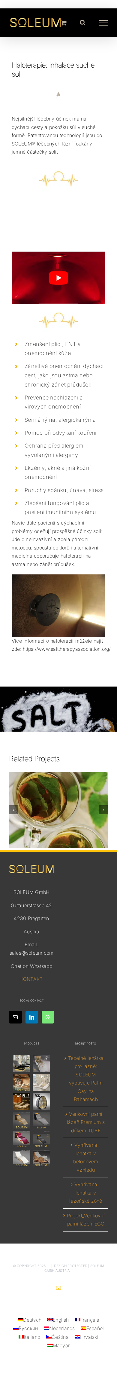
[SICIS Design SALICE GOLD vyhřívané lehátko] (41, 1063)
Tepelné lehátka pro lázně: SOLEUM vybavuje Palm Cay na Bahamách (86, 1078)
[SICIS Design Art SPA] (41, 1101)
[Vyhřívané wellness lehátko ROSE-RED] (22, 1139)
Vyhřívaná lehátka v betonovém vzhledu (85, 1157)
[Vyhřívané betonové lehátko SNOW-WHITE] (22, 1158)
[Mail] (15, 1017)
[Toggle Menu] (103, 23)
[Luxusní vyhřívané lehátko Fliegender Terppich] (22, 1120)
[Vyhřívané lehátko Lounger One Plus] (41, 1082)
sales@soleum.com (32, 953)
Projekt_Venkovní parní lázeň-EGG (86, 1220)
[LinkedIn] (32, 1017)
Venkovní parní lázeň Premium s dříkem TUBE (86, 1122)
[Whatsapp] (48, 1017)
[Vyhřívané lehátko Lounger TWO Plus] (22, 1101)
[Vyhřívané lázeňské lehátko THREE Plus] (22, 1063)
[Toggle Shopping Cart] (64, 23)
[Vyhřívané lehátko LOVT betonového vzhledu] (41, 1120)
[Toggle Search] (83, 23)
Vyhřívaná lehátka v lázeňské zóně (85, 1192)
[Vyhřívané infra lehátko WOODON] (41, 1158)
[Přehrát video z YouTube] (58, 278)
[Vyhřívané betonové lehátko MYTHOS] (41, 1139)
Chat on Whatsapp (31, 966)
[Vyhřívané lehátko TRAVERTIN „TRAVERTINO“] (22, 1082)
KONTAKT (31, 979)
